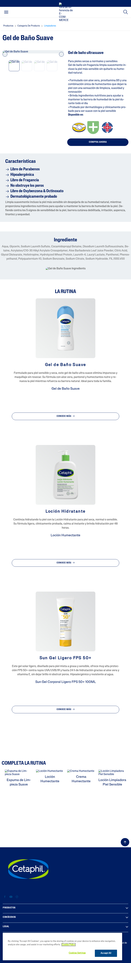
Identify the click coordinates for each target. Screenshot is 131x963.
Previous (5, 54)
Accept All (106, 953)
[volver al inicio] (125, 842)
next (61, 54)
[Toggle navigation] (6, 12)
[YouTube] (11, 896)
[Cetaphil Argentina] (28, 869)
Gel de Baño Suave (66, 389)
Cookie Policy (68, 945)
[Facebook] (5, 896)
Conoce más (64, 416)
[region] (62, 946)
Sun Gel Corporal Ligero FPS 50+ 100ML (65, 682)
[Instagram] (17, 896)
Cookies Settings (77, 953)
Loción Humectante (65, 535)
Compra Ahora (98, 142)
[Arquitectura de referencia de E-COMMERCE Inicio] (66, 12)
